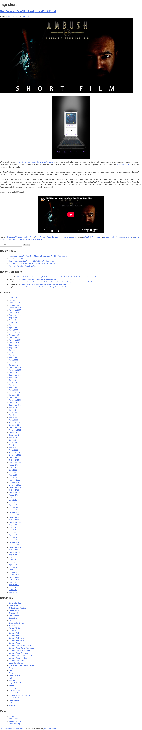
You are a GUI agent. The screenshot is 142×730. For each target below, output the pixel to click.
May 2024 (12, 355)
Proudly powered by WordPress (12, 729)
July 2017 (12, 557)
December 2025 (15, 308)
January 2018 (14, 542)
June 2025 (13, 323)
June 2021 (13, 442)
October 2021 (14, 432)
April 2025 (13, 328)
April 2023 (13, 387)
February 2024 (14, 362)
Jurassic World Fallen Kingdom (20, 655)
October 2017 (14, 550)
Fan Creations (14, 625)
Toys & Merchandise (16, 698)
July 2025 (12, 320)
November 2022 (15, 400)
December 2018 (15, 515)
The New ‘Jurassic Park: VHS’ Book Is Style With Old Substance (33, 263)
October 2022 (14, 402)
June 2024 (13, 353)
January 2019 (14, 512)
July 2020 (12, 467)
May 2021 (12, 445)
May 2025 (12, 325)
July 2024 (12, 350)
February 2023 (14, 392)
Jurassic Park (128, 237)
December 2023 (15, 367)
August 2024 (14, 348)
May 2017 (12, 562)
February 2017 (14, 570)
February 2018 (14, 540)
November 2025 (15, 310)
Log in (11, 716)
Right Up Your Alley (59, 237)
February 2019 (14, 510)
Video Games (14, 703)
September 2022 (15, 405)
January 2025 (14, 335)
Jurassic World (14, 643)
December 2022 (15, 397)
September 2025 (15, 315)
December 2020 (15, 455)
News (37, 237)
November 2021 (15, 430)
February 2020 (14, 480)
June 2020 (13, 470)
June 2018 (13, 530)
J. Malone (25, 16)
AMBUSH (87, 237)
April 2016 (13, 592)
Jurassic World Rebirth (17, 660)
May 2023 (12, 385)
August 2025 (14, 318)
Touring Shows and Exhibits (19, 695)
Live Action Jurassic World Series (21, 665)
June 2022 (13, 412)
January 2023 (14, 395)
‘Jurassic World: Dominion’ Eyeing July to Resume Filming (36, 279)
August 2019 (14, 495)
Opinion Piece (45, 237)
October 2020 (14, 460)
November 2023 (15, 370)
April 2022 (13, 417)
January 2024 (14, 365)
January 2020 (14, 482)
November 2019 (15, 487)
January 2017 (14, 572)
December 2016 (15, 575)
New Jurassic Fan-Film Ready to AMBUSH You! (28, 11)
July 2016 (12, 587)
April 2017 (13, 565)
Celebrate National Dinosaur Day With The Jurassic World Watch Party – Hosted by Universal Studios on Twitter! (58, 277)
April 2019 (13, 505)
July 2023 (12, 380)
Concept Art (13, 613)
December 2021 (15, 427)
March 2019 (13, 507)
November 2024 (15, 340)
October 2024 (14, 343)
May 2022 (12, 415)
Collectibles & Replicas (17, 608)
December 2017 (15, 545)
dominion (106, 237)
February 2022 (14, 422)
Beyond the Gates (15, 603)
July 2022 (12, 410)
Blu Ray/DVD (14, 605)
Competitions (14, 610)
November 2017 (15, 547)
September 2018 (15, 522)
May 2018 (12, 532)
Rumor (11, 685)
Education (13, 618)
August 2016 (14, 585)
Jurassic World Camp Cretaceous (21, 648)
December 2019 (15, 485)
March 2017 (13, 567)
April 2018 (13, 535)
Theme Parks (14, 693)
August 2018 (14, 525)
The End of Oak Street (17, 258)
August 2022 (14, 407)
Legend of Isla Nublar (17, 663)
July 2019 (12, 497)
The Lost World (14, 690)
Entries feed (13, 719)
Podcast (12, 680)
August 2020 (14, 465)
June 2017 (13, 560)
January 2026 (14, 305)
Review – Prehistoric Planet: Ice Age (22, 266)
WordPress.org (14, 724)
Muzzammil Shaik (123, 165)
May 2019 (12, 502)
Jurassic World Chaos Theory (20, 650)
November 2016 (15, 577)
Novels (11, 673)
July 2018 (12, 527)
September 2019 (15, 492)
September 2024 (15, 345)
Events (11, 620)
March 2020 (13, 477)
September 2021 (15, 435)
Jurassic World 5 (11, 239)
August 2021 (14, 437)
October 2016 (14, 580)
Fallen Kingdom (117, 237)
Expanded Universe (14, 237)
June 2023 (13, 382)
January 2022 (14, 425)
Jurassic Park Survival (17, 640)
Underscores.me (50, 729)
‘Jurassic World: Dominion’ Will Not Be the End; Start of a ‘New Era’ (45, 284)
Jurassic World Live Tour (18, 658)
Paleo (11, 678)
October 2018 (14, 520)
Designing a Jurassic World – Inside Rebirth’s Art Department (31, 261)
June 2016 (13, 590)
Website (12, 705)
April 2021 (13, 447)
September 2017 (15, 552)
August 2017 (14, 555)
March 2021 (13, 450)
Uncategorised (72, 237)
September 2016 (15, 582)
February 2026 (14, 303)
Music (11, 668)
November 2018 (15, 517)
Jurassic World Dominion (18, 653)
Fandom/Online (28, 237)
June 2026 (13, 298)
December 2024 (15, 338)
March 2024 (13, 360)
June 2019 (13, 500)
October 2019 (14, 490)
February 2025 (14, 333)
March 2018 (13, 537)
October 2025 (14, 313)
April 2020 (13, 475)
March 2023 (13, 390)
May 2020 (12, 472)
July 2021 (12, 440)
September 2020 (15, 462)
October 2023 (14, 372)
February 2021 (14, 452)
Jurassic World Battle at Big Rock (21, 645)
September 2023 (15, 375)
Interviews (13, 630)
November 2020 (15, 457)
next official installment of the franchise (35, 162)
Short (20, 239)
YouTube (26, 239)
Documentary (14, 615)
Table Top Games (15, 688)
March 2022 (13, 420)
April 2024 (13, 357)
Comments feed (15, 721)
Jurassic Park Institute (17, 638)
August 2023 (14, 377)
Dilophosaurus (96, 237)
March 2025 (13, 330)
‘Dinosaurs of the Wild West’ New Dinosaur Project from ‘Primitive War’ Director (38, 256)
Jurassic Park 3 (14, 635)
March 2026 (13, 300)
